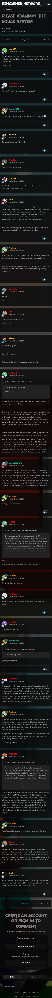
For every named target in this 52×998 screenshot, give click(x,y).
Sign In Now (26, 962)
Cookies (35, 992)
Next (44, 40)
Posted (16, 52)
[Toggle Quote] (6, 382)
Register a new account (26, 946)
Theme (17, 992)
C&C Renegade (20, 31)
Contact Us (26, 992)
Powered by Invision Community (26, 997)
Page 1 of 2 (26, 40)
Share (13, 977)
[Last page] (48, 40)
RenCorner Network (21, 3)
